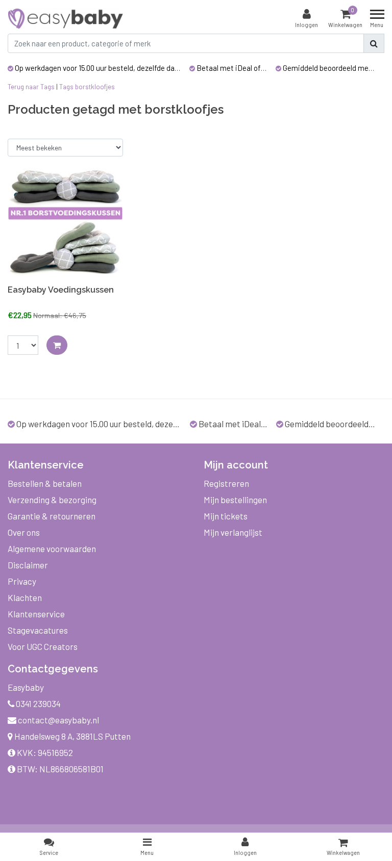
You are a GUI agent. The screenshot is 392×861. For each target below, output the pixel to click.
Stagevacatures (38, 630)
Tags (66, 87)
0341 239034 (37, 703)
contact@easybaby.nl (58, 720)
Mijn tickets (226, 516)
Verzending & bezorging (52, 499)
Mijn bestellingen (235, 499)
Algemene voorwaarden (52, 548)
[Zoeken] (374, 43)
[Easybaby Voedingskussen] (65, 222)
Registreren (226, 483)
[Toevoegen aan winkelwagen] (56, 345)
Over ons (24, 532)
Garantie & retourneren (51, 516)
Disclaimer (28, 565)
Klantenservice (36, 614)
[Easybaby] (65, 19)
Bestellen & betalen (45, 483)
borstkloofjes (95, 87)
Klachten (25, 597)
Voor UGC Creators (43, 646)
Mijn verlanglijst (233, 532)
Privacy (22, 581)
